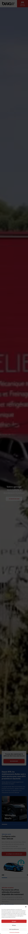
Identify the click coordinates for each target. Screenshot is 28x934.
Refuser (14, 925)
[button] (26, 906)
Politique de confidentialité (14, 932)
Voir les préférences (14, 929)
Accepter (14, 921)
